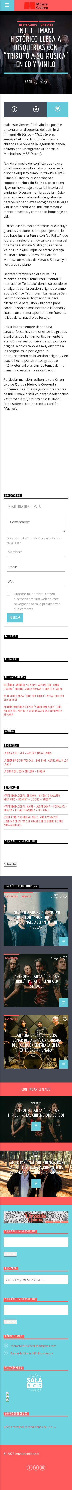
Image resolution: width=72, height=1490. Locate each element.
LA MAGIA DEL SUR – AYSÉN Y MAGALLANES (28, 753)
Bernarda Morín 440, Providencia (31, 1353)
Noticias (46, 25)
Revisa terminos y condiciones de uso (28, 1427)
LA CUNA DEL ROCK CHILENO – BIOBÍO (24, 771)
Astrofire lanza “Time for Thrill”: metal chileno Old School (34, 698)
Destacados (28, 25)
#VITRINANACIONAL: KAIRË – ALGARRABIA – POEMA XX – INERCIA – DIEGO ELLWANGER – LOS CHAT (35, 808)
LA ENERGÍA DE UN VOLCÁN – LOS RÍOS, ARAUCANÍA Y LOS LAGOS (36, 762)
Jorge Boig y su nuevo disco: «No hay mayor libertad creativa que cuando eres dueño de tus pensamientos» (33, 821)
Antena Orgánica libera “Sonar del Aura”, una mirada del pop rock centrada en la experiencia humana (33, 710)
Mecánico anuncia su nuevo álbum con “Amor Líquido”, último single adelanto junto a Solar (33, 687)
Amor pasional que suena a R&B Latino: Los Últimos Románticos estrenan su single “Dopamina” (36, 1168)
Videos (26, 896)
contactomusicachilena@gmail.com (33, 1346)
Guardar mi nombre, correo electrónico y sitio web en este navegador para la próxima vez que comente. (37, 594)
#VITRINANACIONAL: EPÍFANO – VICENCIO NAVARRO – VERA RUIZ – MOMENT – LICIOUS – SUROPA (33, 797)
